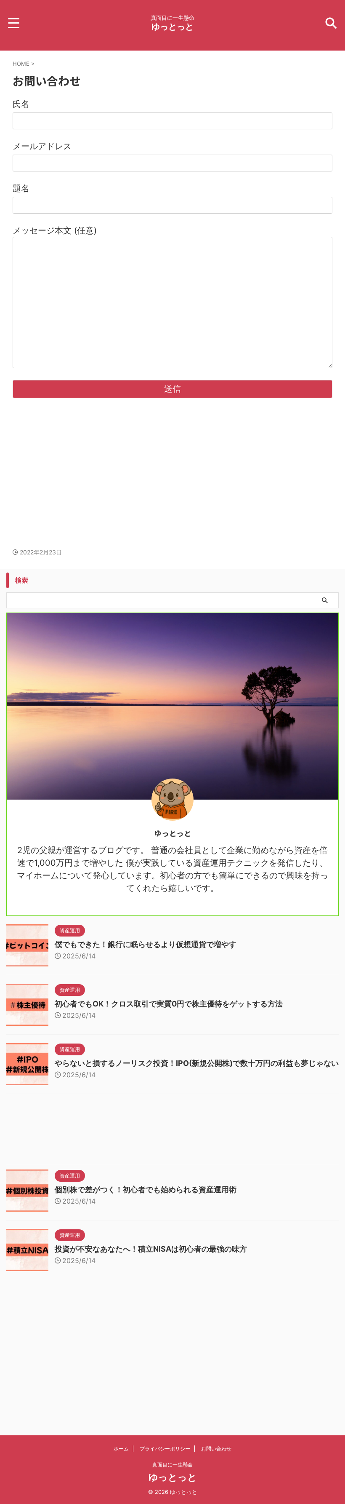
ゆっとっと (172, 26)
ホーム (121, 1448)
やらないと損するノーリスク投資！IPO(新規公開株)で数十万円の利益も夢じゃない (197, 1063)
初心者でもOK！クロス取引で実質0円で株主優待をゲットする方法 (169, 1003)
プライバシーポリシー (165, 1448)
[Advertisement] (172, 481)
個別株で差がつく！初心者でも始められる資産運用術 (145, 1189)
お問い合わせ (216, 1448)
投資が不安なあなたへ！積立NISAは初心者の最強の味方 (151, 1248)
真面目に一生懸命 (172, 1464)
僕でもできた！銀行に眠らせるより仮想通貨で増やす (145, 944)
